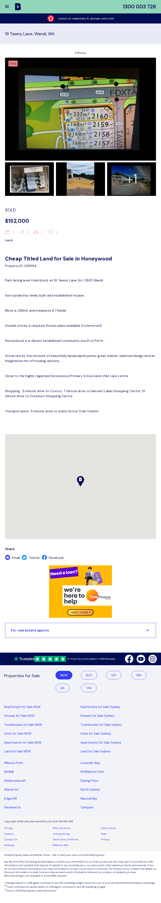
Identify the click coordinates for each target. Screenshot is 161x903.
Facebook (56, 558)
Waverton (11, 789)
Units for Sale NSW (17, 733)
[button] (9, 7)
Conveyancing (61, 833)
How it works (108, 828)
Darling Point (89, 781)
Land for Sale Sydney (95, 751)
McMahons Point (92, 772)
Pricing (8, 828)
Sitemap (9, 845)
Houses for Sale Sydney (97, 716)
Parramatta (12, 807)
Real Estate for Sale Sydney (100, 707)
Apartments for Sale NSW (23, 742)
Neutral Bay (88, 798)
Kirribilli (9, 772)
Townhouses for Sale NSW (23, 725)
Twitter (34, 558)
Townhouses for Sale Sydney (101, 725)
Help (103, 833)
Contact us (10, 839)
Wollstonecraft (15, 781)
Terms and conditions (65, 839)
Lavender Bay (90, 763)
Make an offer (61, 845)
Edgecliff (10, 798)
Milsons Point (13, 763)
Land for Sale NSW (17, 751)
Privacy (105, 839)
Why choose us (62, 828)
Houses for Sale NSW (19, 716)
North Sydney (90, 789)
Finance (8, 833)
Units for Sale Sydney (95, 733)
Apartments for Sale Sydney (100, 742)
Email (15, 558)
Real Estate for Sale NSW (22, 707)
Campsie (86, 807)
